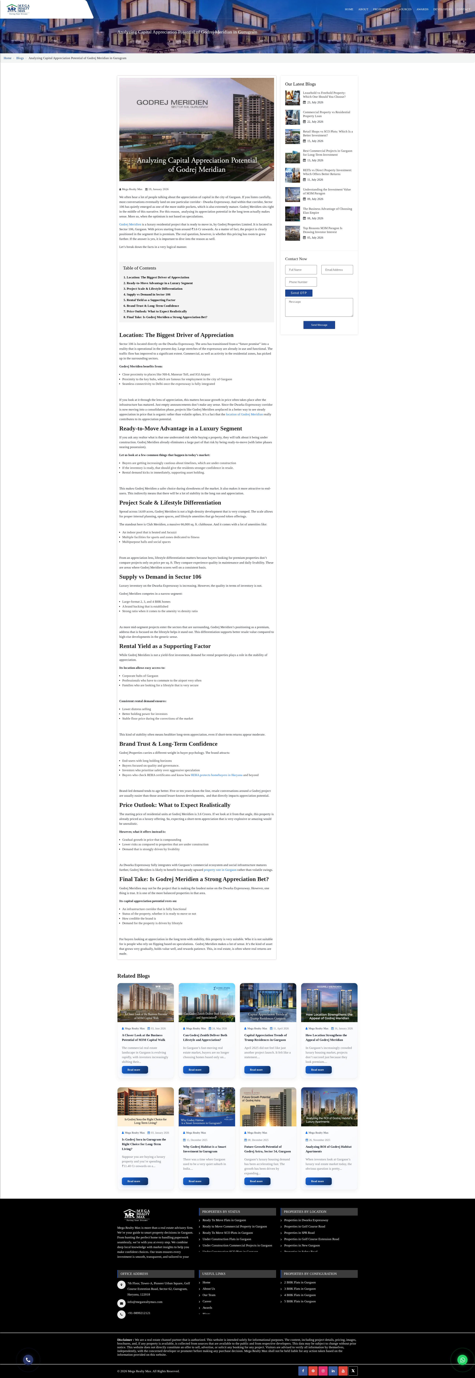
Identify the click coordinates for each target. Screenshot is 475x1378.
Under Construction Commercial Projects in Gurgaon (237, 1245)
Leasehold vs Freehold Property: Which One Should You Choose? (324, 94)
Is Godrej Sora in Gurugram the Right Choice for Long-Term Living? (144, 1144)
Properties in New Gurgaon (302, 1245)
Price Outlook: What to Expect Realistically (157, 311)
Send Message (319, 325)
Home (349, 9)
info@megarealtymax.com (144, 1302)
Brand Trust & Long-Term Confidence (153, 306)
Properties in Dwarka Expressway (306, 1220)
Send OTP (299, 293)
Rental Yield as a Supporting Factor (151, 300)
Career (207, 1301)
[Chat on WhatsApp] (462, 1360)
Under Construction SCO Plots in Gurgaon (230, 1251)
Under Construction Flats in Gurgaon (227, 1239)
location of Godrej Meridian (244, 414)
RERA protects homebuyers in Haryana (217, 775)
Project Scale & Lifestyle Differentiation (154, 288)
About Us (209, 1288)
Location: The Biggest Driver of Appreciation (158, 277)
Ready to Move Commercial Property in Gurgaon (235, 1226)
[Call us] (28, 1360)
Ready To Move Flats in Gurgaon (224, 1220)
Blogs (20, 58)
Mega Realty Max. (140, 1371)
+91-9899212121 (138, 1313)
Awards (423, 9)
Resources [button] (403, 9)
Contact (464, 9)
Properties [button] (381, 9)
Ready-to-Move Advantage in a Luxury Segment (160, 283)
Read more (133, 1069)
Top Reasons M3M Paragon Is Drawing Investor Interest (322, 230)
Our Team (209, 1295)
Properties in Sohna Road (300, 1251)
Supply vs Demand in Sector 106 (149, 294)
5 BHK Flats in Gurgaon (300, 1301)
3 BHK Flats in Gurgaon (300, 1288)
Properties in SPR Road (299, 1233)
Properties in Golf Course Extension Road (311, 1239)
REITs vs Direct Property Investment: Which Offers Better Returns (327, 172)
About (363, 9)
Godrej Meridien (130, 224)
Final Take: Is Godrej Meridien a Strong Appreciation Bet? (167, 317)
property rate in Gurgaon (220, 870)
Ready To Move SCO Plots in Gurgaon (228, 1233)
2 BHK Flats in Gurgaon (300, 1282)
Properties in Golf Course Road (304, 1226)
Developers (442, 9)
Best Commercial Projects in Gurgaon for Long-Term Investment (327, 152)
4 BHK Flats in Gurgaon (300, 1295)
